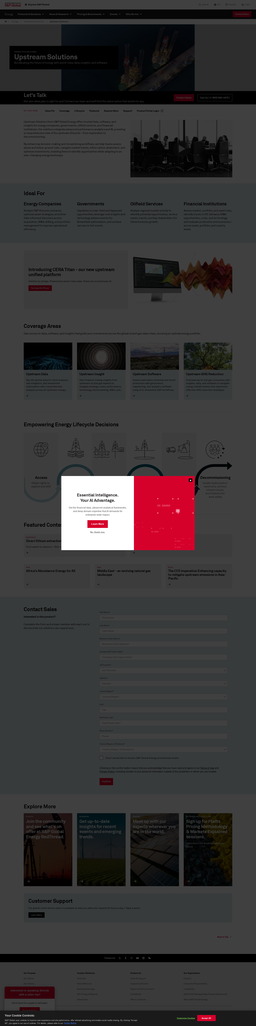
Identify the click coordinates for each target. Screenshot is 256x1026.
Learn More (97, 524)
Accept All (206, 1018)
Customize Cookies (186, 1018)
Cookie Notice (70, 1023)
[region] (128, 1018)
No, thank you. (97, 532)
